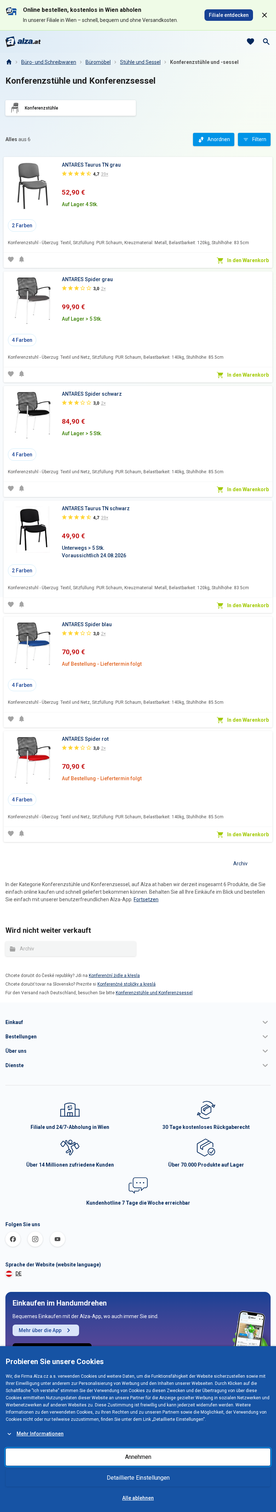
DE (18, 1273)
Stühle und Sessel (140, 62)
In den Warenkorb (248, 260)
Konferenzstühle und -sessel (204, 62)
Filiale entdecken (229, 15)
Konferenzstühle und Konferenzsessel (154, 992)
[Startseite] (8, 62)
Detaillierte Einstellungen (138, 1477)
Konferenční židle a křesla (114, 975)
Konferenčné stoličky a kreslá (126, 984)
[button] (138, 1022)
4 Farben (22, 340)
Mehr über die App (40, 1330)
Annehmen (138, 1456)
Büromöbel (98, 62)
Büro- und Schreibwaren (48, 62)
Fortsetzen (146, 899)
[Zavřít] (264, 15)
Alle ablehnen (138, 1498)
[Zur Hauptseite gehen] (23, 41)
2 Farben (22, 225)
